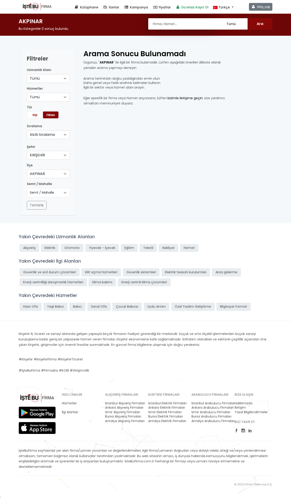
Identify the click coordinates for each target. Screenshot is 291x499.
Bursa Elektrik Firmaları (165, 416)
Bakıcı (77, 306)
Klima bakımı (102, 282)
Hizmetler (69, 403)
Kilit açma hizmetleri (101, 272)
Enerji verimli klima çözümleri (144, 282)
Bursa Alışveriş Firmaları (123, 416)
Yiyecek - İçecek (102, 248)
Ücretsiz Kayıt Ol (194, 7)
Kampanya (138, 7)
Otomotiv (72, 248)
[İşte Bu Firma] (37, 6)
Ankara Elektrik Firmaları (166, 407)
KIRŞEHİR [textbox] (37, 155)
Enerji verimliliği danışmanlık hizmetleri (53, 282)
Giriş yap (263, 7)
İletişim (240, 407)
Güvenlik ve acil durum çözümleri (49, 272)
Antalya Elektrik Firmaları (167, 421)
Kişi (35, 115)
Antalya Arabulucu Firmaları (210, 421)
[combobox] (48, 78)
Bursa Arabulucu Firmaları (210, 416)
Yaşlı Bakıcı (55, 306)
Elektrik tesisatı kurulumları (185, 272)
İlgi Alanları (70, 412)
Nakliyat (168, 248)
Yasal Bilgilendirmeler (251, 412)
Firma (50, 115)
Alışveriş (29, 248)
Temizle (37, 205)
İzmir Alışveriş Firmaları (122, 412)
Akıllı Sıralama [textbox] (42, 134)
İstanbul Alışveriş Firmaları (124, 403)
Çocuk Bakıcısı (127, 306)
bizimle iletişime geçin (185, 98)
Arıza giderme (226, 272)
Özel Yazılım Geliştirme (193, 306)
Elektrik (50, 248)
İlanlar (113, 7)
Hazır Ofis (30, 306)
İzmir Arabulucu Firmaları (210, 412)
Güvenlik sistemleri (141, 272)
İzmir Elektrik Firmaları (165, 412)
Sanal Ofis (99, 306)
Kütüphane (88, 7)
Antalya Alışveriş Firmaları (124, 421)
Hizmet (189, 248)
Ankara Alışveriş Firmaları (124, 407)
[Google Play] (37, 412)
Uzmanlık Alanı (39, 70)
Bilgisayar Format (233, 306)
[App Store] (37, 428)
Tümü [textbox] (35, 78)
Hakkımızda (243, 403)
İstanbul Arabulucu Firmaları (210, 403)
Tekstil (148, 248)
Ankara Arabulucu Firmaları (210, 407)
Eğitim (129, 248)
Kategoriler (70, 407)
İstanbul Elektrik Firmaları (167, 403)
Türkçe (224, 7)
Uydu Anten (156, 306)
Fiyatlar (164, 7)
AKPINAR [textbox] (37, 173)
